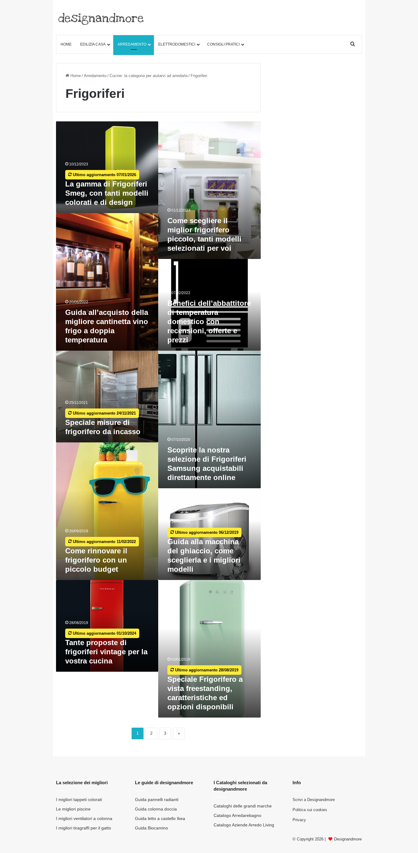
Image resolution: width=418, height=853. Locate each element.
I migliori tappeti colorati (79, 799)
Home (66, 44)
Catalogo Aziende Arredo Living (244, 825)
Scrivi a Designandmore (314, 799)
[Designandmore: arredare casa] (101, 19)
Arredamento (132, 44)
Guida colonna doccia (156, 809)
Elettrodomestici (176, 44)
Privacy (299, 820)
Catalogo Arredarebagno (237, 815)
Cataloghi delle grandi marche (243, 806)
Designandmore (348, 839)
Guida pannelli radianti (156, 799)
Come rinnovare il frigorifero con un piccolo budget (96, 560)
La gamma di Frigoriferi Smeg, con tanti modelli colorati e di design (106, 193)
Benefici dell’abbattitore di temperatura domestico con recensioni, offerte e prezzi (209, 321)
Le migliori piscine (73, 809)
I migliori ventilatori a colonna (84, 818)
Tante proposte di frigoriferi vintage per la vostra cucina (106, 651)
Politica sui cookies (310, 809)
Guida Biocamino (151, 828)
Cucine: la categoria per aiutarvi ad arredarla (149, 75)
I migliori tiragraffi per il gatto (83, 828)
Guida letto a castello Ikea (160, 818)
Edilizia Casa (93, 44)
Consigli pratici (223, 44)
